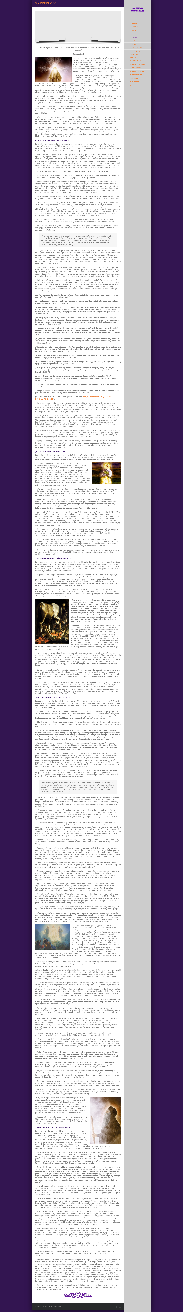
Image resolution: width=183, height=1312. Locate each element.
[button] (137, 85)
